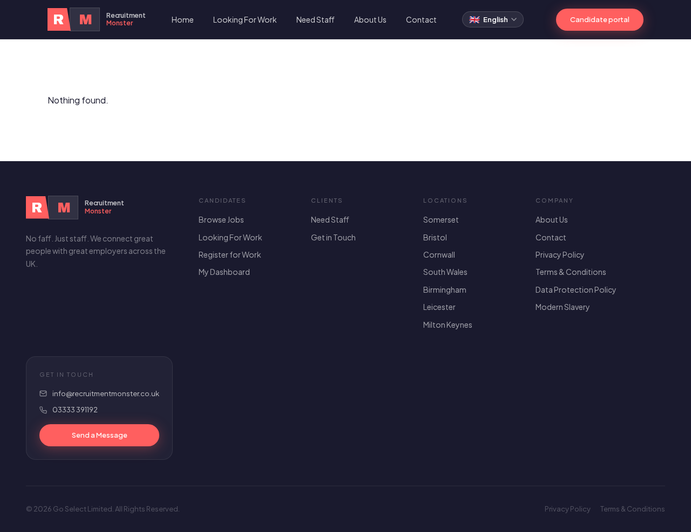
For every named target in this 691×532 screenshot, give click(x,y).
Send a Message (99, 435)
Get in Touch (333, 237)
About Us (370, 19)
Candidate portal (599, 19)
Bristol (435, 237)
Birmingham (444, 289)
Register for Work (230, 254)
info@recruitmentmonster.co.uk (105, 393)
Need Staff (315, 19)
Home (183, 19)
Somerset (441, 219)
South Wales (445, 272)
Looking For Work (245, 19)
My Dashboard (224, 272)
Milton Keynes (447, 324)
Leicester (439, 307)
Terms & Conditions (571, 272)
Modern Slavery (563, 307)
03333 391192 (75, 409)
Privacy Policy (560, 254)
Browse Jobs (221, 219)
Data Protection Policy (576, 289)
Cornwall (439, 254)
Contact (421, 19)
